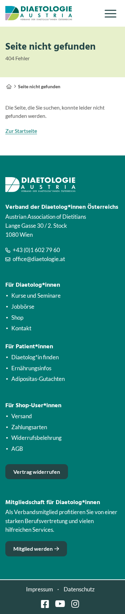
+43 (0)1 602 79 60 (36, 249)
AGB (17, 448)
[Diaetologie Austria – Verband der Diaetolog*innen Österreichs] (9, 86)
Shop (17, 317)
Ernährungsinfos (31, 368)
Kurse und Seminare (36, 295)
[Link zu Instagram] (75, 604)
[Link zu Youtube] (60, 604)
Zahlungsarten (29, 427)
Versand (21, 416)
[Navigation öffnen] (110, 13)
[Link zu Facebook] (45, 604)
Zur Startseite (21, 131)
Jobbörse (22, 306)
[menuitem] (110, 13)
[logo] (51, 13)
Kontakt (21, 328)
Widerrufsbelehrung (36, 437)
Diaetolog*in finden (35, 357)
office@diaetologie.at (39, 258)
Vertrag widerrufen (36, 471)
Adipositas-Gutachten (38, 378)
